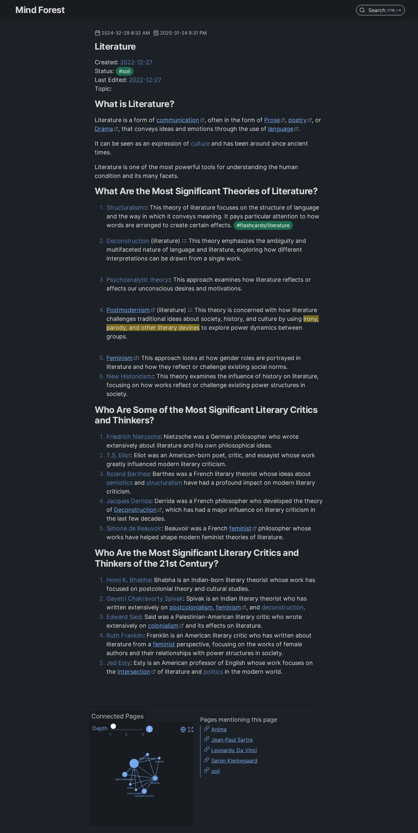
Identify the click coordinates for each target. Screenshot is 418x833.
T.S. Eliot (118, 455)
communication (177, 120)
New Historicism (129, 376)
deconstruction (283, 607)
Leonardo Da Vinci (234, 750)
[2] (126, 734)
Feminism (119, 357)
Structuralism (124, 207)
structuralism (164, 482)
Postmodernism (128, 309)
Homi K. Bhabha (128, 579)
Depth (99, 728)
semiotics (119, 482)
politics (213, 671)
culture (200, 143)
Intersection (134, 671)
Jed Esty (118, 662)
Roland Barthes (127, 473)
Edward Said (123, 616)
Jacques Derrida (128, 500)
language (280, 128)
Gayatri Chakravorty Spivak (144, 598)
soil (215, 771)
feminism (228, 607)
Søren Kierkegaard (234, 760)
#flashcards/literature (263, 225)
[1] (110, 734)
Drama (104, 128)
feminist (240, 528)
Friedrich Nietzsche (133, 436)
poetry (297, 120)
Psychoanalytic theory (137, 279)
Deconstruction (127, 240)
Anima (219, 729)
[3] (143, 734)
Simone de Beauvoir (133, 528)
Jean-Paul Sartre (232, 739)
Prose (272, 120)
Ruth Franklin (124, 635)
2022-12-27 (136, 62)
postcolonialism (191, 607)
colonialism (163, 625)
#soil (124, 71)
